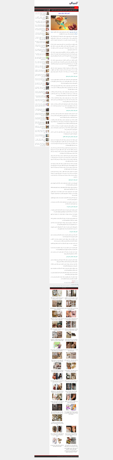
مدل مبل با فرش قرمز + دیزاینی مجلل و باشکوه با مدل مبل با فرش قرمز (57, 329)
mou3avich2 (72, 282)
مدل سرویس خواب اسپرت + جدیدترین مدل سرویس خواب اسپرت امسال (40, 140)
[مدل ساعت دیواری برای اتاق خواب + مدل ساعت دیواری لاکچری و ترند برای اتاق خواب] (47, 111)
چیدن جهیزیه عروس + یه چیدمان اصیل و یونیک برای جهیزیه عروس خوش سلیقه (57, 361)
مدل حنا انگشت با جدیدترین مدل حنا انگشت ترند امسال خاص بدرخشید (71, 402)
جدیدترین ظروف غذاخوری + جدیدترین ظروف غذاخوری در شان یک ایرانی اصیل (57, 298)
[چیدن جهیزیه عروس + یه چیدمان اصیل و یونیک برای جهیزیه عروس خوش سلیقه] (47, 67)
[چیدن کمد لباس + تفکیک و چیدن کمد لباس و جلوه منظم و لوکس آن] (47, 23)
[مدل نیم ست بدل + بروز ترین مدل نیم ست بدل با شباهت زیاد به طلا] (47, 55)
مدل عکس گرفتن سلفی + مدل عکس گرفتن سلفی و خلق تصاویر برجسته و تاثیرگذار (57, 392)
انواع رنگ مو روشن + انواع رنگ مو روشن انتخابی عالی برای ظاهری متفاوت (71, 392)
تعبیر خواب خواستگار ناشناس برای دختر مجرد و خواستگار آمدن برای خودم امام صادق (57, 350)
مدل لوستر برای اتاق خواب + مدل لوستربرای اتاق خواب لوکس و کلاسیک (57, 309)
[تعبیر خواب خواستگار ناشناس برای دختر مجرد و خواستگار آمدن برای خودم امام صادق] (47, 59)
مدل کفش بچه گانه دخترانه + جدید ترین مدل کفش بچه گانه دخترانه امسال (57, 446)
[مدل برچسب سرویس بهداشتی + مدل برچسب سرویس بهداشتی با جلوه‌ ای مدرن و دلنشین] (47, 51)
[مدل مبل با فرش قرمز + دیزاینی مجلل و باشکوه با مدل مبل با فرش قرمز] (47, 43)
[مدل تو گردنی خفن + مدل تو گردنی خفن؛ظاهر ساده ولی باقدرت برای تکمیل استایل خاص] (47, 145)
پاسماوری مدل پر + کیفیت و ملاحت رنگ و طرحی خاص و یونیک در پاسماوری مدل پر (71, 340)
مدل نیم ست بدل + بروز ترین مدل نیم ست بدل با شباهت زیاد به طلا (71, 350)
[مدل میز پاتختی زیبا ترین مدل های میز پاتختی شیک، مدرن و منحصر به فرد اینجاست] (47, 80)
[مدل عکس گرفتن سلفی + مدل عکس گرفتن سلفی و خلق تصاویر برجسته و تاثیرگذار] (47, 93)
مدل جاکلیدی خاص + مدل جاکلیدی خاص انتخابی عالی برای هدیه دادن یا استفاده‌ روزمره (71, 446)
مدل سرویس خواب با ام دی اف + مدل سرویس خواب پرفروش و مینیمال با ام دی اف (57, 319)
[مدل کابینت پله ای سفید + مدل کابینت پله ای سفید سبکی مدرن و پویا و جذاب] (47, 63)
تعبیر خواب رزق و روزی (64, 13)
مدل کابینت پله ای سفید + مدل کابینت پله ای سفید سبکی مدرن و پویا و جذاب (71, 361)
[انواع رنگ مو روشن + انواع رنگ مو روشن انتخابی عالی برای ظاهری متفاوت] (47, 89)
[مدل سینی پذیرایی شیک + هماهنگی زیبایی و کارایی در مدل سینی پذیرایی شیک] (47, 72)
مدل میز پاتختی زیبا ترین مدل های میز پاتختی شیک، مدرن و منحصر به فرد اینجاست (71, 381)
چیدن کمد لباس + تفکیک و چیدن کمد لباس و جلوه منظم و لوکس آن (71, 309)
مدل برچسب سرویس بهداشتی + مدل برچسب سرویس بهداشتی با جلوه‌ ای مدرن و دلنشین (57, 340)
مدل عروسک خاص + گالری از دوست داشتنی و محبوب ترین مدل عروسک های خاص (57, 402)
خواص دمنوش (72, 7)
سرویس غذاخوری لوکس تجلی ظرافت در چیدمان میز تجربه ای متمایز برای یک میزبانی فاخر (57, 423)
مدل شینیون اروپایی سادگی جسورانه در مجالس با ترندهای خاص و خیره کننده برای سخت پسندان (57, 434)
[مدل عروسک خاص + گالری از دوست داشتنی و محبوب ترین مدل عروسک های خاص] (47, 101)
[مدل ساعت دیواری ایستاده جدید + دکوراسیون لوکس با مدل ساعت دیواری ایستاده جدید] (47, 14)
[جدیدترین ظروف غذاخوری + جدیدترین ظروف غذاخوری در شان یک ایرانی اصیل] (47, 19)
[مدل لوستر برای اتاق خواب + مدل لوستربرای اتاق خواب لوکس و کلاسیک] (47, 27)
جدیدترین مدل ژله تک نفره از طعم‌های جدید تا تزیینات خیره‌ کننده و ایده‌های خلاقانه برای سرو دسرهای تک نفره (71, 413)
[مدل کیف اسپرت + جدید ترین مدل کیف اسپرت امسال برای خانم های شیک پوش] (47, 85)
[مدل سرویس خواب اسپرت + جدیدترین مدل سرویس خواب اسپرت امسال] (47, 141)
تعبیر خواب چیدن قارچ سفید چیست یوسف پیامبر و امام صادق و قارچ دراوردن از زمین (57, 371)
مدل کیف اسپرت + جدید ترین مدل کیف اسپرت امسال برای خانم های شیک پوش (57, 381)
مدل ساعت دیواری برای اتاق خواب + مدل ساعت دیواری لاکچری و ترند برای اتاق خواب (57, 412)
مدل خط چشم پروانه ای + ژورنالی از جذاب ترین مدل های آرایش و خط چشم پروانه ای (71, 319)
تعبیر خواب (76, 7)
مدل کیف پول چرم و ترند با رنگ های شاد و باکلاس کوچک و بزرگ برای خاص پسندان (65, 285)
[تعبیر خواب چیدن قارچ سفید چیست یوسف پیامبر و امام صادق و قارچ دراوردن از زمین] (47, 76)
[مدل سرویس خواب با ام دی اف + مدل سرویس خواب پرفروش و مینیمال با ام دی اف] (47, 34)
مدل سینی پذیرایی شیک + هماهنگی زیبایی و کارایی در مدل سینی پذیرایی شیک (71, 371)
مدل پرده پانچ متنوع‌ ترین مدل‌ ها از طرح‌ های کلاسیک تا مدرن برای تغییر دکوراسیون (71, 451)
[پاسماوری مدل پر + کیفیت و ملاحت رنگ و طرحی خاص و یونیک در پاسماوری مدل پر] (47, 47)
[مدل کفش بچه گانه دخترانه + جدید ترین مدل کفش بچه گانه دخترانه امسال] (47, 132)
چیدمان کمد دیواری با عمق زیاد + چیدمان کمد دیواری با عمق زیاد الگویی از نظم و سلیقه (71, 329)
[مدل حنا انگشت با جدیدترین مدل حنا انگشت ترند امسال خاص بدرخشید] (47, 97)
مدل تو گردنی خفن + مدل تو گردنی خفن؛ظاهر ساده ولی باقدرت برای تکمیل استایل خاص (40, 144)
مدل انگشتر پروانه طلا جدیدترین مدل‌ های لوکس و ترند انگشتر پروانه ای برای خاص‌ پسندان (71, 434)
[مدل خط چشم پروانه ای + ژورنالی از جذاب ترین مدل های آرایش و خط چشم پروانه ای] (47, 30)
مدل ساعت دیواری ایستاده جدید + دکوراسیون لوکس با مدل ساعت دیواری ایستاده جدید (71, 298)
